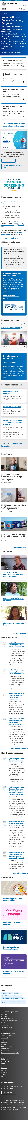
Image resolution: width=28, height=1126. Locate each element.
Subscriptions (5, 1051)
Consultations (5, 1066)
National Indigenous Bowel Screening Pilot (13, 899)
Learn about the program (12, 60)
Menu (6, 9)
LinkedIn (3, 1070)
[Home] (14, 4)
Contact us (4, 1025)
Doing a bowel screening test (12, 75)
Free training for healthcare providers (13, 90)
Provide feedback (8, 1092)
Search (23, 9)
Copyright (4, 1040)
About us (4, 1014)
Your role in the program (12, 407)
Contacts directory (6, 1027)
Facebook (4, 1068)
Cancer (16, 993)
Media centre (5, 1061)
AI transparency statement (9, 1020)
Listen (5, 52)
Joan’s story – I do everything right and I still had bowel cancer (13, 574)
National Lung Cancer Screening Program (11, 948)
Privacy (3, 1044)
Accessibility (5, 1038)
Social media (5, 1048)
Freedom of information (8, 1023)
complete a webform (7, 225)
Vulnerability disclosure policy (10, 1053)
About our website (6, 1035)
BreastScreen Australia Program (11, 996)
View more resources (19, 749)
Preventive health (7, 993)
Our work (5, 13)
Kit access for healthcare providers (12, 107)
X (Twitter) (4, 1072)
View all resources (20, 873)
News (3, 1063)
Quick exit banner (6, 1046)
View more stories (20, 633)
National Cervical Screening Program (13, 998)
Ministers (4, 1016)
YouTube (3, 1074)
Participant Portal (18, 223)
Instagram (4, 1076)
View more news (20, 547)
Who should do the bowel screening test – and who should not (12, 422)
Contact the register (9, 238)
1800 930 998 (10, 362)
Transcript (5, 346)
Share (19, 52)
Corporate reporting (7, 1018)
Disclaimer (4, 1042)
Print (12, 52)
